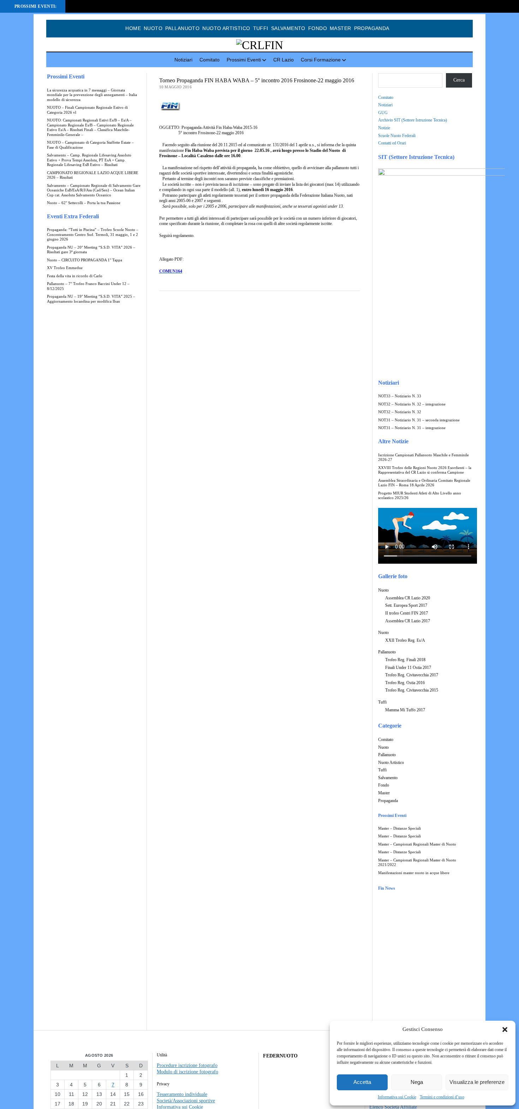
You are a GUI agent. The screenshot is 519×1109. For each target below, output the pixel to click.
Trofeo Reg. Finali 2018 (405, 659)
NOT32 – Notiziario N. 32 (399, 412)
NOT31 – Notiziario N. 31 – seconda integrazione (419, 420)
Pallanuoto (182, 28)
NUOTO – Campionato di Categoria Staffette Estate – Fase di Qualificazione (90, 145)
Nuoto (153, 28)
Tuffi (260, 28)
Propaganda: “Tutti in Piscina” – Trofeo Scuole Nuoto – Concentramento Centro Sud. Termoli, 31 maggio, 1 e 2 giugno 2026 (92, 234)
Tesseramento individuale (182, 1094)
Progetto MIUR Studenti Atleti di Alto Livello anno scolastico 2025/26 (419, 495)
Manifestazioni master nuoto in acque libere (413, 873)
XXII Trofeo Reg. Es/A (405, 640)
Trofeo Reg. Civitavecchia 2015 (411, 690)
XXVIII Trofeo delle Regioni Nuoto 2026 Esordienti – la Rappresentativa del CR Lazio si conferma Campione (424, 470)
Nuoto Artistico (226, 28)
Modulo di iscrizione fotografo (187, 1071)
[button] (504, 1029)
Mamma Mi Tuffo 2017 (405, 709)
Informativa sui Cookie (397, 1097)
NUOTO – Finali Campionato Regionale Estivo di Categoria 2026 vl (87, 110)
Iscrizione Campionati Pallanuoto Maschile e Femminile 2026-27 (423, 457)
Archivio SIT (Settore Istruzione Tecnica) (412, 120)
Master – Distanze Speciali (399, 828)
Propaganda (371, 28)
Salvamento (288, 28)
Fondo (317, 28)
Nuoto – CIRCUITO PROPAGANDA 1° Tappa (84, 260)
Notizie (384, 127)
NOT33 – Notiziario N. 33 (399, 396)
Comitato (209, 60)
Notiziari (183, 60)
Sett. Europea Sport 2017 (406, 605)
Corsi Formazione (321, 60)
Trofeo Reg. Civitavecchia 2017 (411, 674)
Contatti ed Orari (392, 143)
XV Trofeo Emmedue (65, 268)
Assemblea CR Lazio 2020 (407, 597)
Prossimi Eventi (244, 60)
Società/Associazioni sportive (186, 1100)
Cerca (459, 80)
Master (340, 28)
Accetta (362, 1082)
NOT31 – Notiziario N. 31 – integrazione (412, 428)
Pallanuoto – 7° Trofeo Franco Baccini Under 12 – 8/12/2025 (88, 286)
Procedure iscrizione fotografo (187, 1065)
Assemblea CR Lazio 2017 (407, 620)
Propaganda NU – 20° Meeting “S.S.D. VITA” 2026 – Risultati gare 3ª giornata (91, 249)
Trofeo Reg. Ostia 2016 (405, 682)
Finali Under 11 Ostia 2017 (408, 667)
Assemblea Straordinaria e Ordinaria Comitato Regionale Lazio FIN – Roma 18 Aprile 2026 (424, 483)
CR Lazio (283, 60)
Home (133, 28)
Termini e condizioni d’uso (442, 1097)
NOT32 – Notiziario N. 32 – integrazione (412, 404)
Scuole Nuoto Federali (397, 135)
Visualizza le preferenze (477, 1082)
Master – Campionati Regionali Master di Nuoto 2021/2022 (417, 862)
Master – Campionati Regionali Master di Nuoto (417, 844)
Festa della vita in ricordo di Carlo (74, 276)
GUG (383, 112)
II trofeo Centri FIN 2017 (406, 613)
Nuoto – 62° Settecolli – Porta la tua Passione (83, 203)
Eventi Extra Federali (73, 216)
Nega (417, 1082)
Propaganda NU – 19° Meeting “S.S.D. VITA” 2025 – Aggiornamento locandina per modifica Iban (91, 299)
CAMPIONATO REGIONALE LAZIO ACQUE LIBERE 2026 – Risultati (92, 175)
